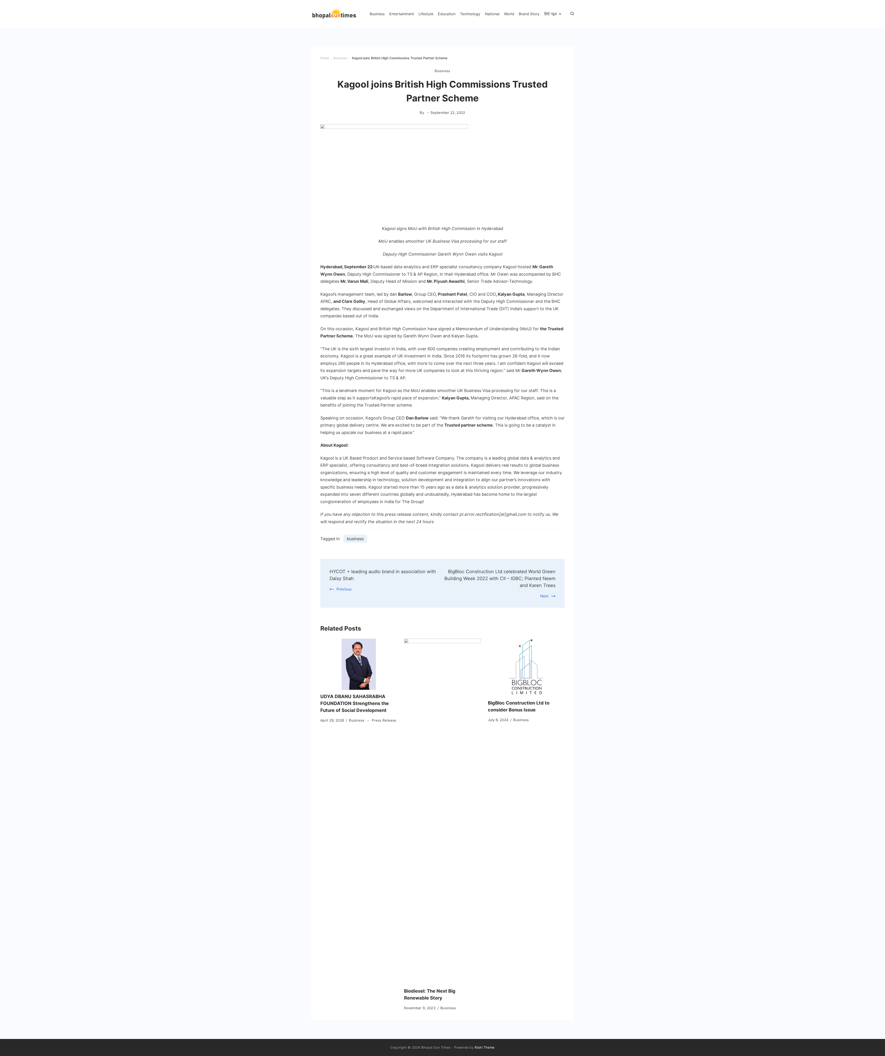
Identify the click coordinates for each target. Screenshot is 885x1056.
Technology (470, 14)
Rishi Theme (485, 1047)
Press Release (384, 720)
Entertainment (401, 14)
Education (446, 14)
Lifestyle (426, 14)
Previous (343, 589)
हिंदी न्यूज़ (550, 14)
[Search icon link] (571, 13)
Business (377, 14)
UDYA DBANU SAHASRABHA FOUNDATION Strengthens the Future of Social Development (354, 703)
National (492, 14)
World (509, 14)
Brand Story (529, 14)
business (355, 538)
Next (544, 596)
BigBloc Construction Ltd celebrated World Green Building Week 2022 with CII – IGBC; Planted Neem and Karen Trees (499, 578)
